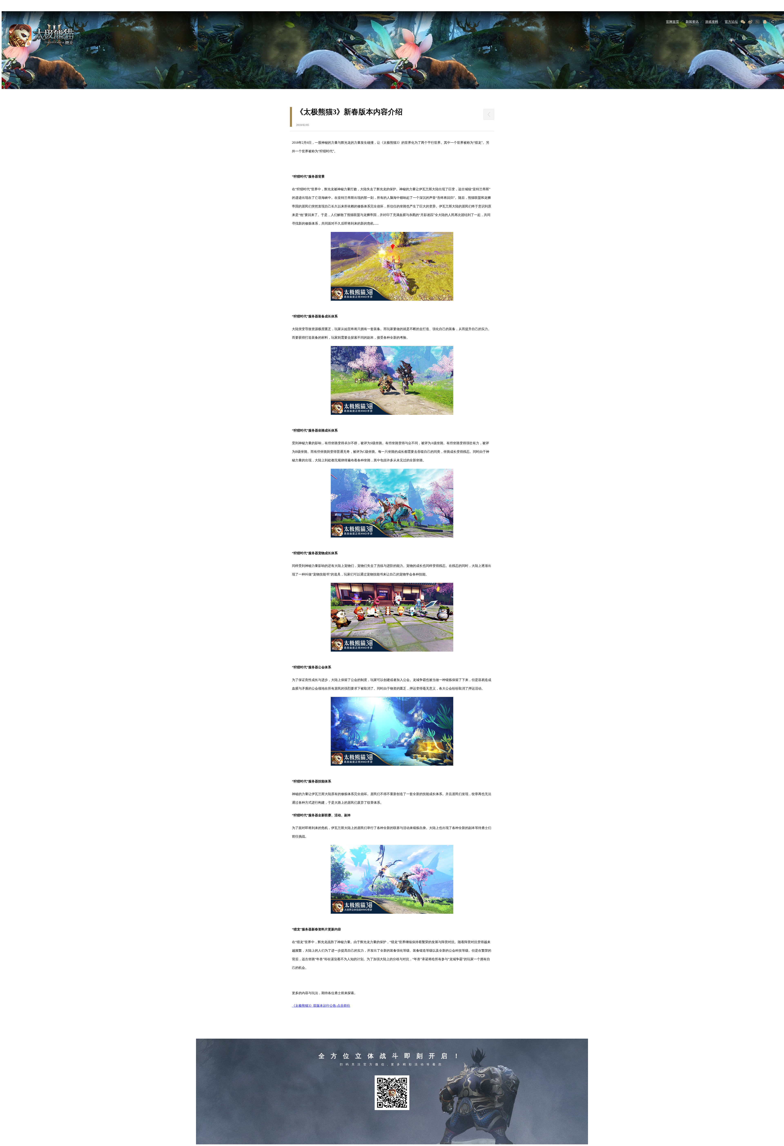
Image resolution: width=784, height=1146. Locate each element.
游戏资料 (711, 21)
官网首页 (672, 21)
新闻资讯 (692, 21)
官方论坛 (731, 21)
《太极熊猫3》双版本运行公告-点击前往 (321, 1005)
